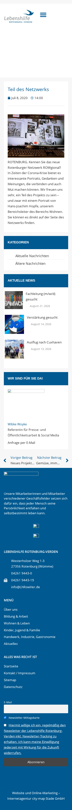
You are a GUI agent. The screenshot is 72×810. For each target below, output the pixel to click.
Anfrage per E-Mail (21, 442)
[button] (43, 15)
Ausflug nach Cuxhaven (44, 342)
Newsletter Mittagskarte (24, 718)
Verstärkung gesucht (42, 317)
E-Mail (8, 702)
